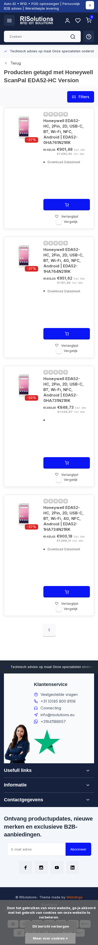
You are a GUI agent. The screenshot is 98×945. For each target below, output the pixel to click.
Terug (15, 63)
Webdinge (74, 897)
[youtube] (57, 867)
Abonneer (78, 849)
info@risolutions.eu (57, 714)
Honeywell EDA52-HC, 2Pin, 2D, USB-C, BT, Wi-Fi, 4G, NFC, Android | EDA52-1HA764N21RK (63, 260)
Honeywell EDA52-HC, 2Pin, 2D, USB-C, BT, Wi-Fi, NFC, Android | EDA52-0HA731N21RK (63, 389)
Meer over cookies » (50, 938)
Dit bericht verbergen (50, 926)
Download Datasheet (63, 162)
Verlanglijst (69, 216)
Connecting (51, 707)
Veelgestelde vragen (59, 694)
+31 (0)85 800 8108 (58, 701)
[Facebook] (25, 867)
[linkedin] (72, 867)
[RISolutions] (37, 20)
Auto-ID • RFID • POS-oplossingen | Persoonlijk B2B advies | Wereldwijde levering (42, 6)
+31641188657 (53, 721)
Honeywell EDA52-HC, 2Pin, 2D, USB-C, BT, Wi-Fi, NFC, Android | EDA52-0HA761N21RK (63, 131)
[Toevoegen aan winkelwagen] (66, 204)
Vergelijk (71, 222)
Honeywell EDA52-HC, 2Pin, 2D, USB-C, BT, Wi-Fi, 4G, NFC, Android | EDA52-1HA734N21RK (63, 518)
